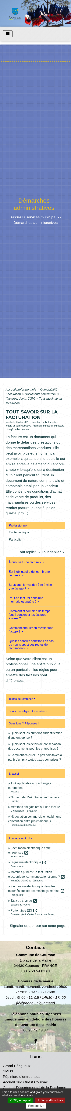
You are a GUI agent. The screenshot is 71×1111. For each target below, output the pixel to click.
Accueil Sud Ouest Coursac (25, 1082)
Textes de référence (21, 698)
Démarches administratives (35, 223)
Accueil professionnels (21, 389)
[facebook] (35, 1041)
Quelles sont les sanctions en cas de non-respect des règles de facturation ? (31, 644)
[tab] (35, 525)
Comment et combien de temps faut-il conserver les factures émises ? (29, 614)
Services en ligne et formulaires (28, 711)
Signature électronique (28, 862)
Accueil (16, 217)
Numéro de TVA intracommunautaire (35, 797)
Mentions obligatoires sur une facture (35, 807)
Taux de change (24, 900)
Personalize (36, 1105)
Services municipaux (42, 217)
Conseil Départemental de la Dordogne (34, 1088)
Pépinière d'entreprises (21, 1077)
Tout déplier (53, 552)
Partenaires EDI (24, 910)
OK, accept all (21, 1100)
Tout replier (29, 552)
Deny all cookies (51, 1100)
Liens (35, 1056)
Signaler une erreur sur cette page (37, 926)
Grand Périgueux (17, 1066)
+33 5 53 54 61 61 (35, 971)
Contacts (35, 947)
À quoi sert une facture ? (25, 562)
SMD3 (8, 1071)
